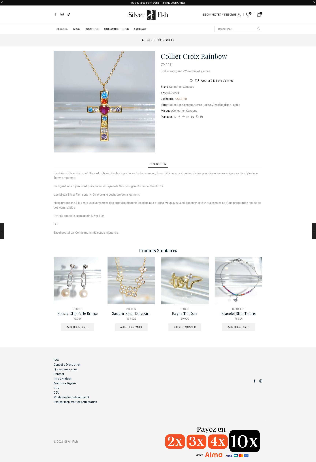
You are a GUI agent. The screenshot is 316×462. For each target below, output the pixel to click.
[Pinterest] (183, 117)
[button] (2, 2)
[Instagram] (62, 14)
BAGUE (185, 309)
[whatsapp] (197, 117)
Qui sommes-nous (116, 29)
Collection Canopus (181, 86)
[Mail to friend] (188, 117)
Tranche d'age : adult (226, 105)
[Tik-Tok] (68, 14)
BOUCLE (77, 309)
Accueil (62, 29)
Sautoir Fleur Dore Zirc (131, 313)
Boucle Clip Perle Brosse (77, 313)
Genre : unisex (203, 105)
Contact (140, 29)
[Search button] (259, 29)
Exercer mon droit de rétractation (75, 402)
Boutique (92, 29)
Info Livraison (63, 378)
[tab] (158, 164)
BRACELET (238, 309)
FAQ (56, 360)
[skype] (201, 117)
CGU (56, 392)
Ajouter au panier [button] (77, 327)
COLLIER (169, 40)
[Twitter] (175, 117)
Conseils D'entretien (67, 364)
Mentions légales (65, 383)
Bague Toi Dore (185, 313)
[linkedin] (192, 117)
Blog (76, 29)
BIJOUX (157, 40)
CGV (56, 388)
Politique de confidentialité (71, 397)
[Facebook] (55, 14)
